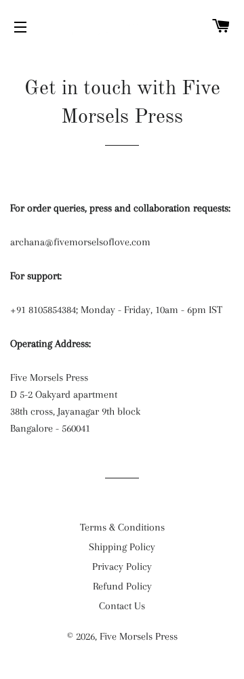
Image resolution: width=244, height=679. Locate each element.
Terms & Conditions (122, 527)
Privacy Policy (122, 566)
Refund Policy (122, 586)
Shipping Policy (122, 547)
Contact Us (122, 606)
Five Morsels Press (139, 636)
